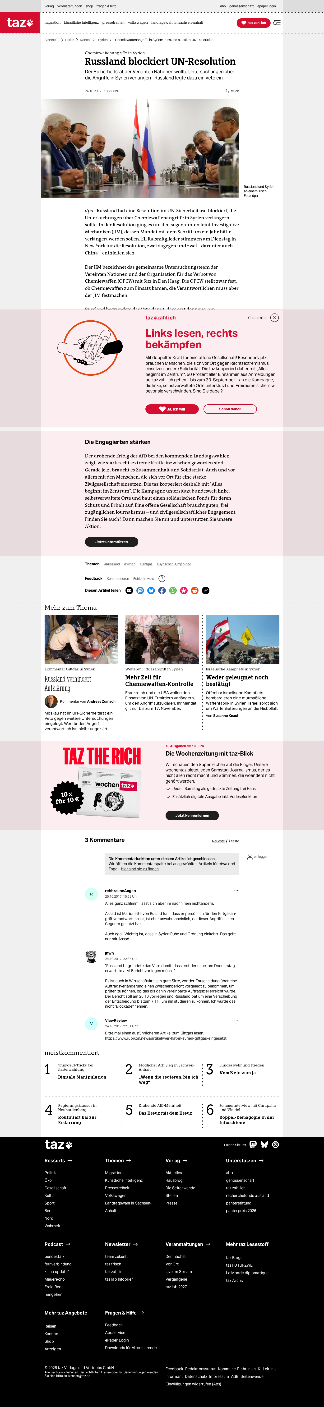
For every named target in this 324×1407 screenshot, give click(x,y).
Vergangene (176, 1279)
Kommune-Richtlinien (237, 1368)
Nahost (85, 40)
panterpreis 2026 (241, 1210)
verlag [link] (49, 6)
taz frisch (113, 1264)
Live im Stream (179, 1271)
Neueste (218, 841)
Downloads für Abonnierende (131, 1347)
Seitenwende (252, 1376)
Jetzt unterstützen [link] (111, 542)
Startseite (52, 40)
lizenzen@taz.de (79, 1376)
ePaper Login (117, 1340)
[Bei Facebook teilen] (162, 590)
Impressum (219, 1376)
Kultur (50, 1195)
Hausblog (174, 1180)
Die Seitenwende (180, 1188)
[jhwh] (91, 956)
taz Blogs (234, 1257)
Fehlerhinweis (144, 579)
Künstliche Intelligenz (124, 1180)
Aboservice (115, 1332)
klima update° (57, 1271)
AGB (235, 1376)
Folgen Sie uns (235, 1145)
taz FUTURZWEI (240, 1265)
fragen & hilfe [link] (106, 6)
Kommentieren (118, 579)
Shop (49, 1341)
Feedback (114, 1325)
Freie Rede (54, 1286)
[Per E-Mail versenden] (129, 590)
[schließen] (274, 318)
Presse (172, 1203)
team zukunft (116, 1256)
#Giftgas (146, 564)
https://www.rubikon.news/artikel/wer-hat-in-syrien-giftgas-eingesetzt (166, 1038)
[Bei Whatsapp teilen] (173, 590)
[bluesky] (264, 1147)
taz (59, 1145)
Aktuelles (174, 1172)
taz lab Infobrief (119, 1279)
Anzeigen (53, 1349)
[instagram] (275, 1147)
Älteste (233, 841)
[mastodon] (253, 1147)
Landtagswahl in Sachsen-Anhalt (128, 1207)
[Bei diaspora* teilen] (184, 590)
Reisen (50, 1326)
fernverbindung (58, 1264)
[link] (54, 23)
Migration (113, 1172)
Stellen (172, 1195)
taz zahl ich (235, 1188)
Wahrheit (52, 1225)
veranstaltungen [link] (69, 6)
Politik (69, 40)
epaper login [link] (266, 6)
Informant (175, 1376)
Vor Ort (172, 1264)
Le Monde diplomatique (247, 1272)
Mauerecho (55, 1279)
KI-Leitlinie (267, 1368)
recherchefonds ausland (247, 1195)
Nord (49, 1218)
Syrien (103, 40)
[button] (277, 23)
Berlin (50, 1210)
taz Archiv (235, 1280)
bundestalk (54, 1256)
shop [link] (89, 6)
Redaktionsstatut (201, 1368)
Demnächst (176, 1256)
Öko (48, 1180)
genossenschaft (240, 1180)
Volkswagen (115, 1195)
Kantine (51, 1333)
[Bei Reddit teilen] (195, 590)
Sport (50, 1203)
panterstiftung (238, 1203)
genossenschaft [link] (241, 6)
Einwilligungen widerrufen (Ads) (193, 1384)
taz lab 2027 (176, 1286)
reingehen (53, 1294)
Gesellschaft (55, 1188)
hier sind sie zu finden (140, 869)
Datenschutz (196, 1376)
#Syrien (130, 564)
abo (229, 1172)
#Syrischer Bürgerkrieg (174, 564)
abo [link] (223, 6)
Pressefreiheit (117, 1188)
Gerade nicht (258, 318)
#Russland (112, 564)
